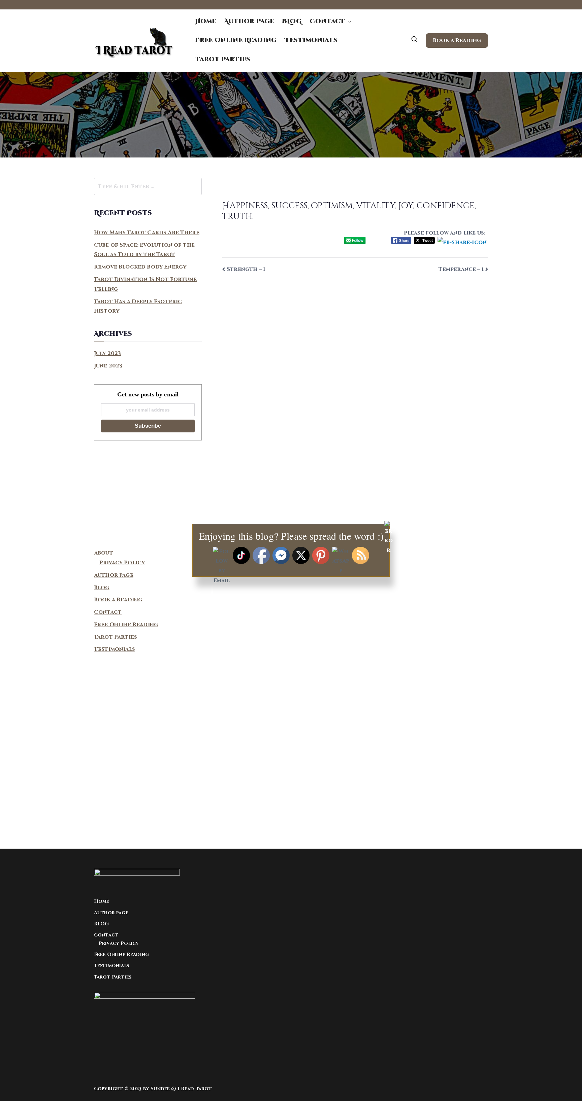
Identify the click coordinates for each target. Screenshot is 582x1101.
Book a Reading (457, 40)
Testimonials (311, 40)
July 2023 (107, 353)
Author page (249, 21)
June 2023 (108, 365)
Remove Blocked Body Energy (140, 267)
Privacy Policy (119, 943)
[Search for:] (147, 186)
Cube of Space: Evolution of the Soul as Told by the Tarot (144, 249)
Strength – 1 (246, 269)
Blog (101, 587)
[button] (348, 21)
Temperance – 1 (461, 269)
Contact (327, 21)
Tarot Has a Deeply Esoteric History (138, 306)
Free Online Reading (236, 40)
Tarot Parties (222, 59)
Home (205, 21)
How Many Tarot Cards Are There (146, 232)
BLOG (291, 21)
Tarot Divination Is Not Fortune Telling (145, 284)
